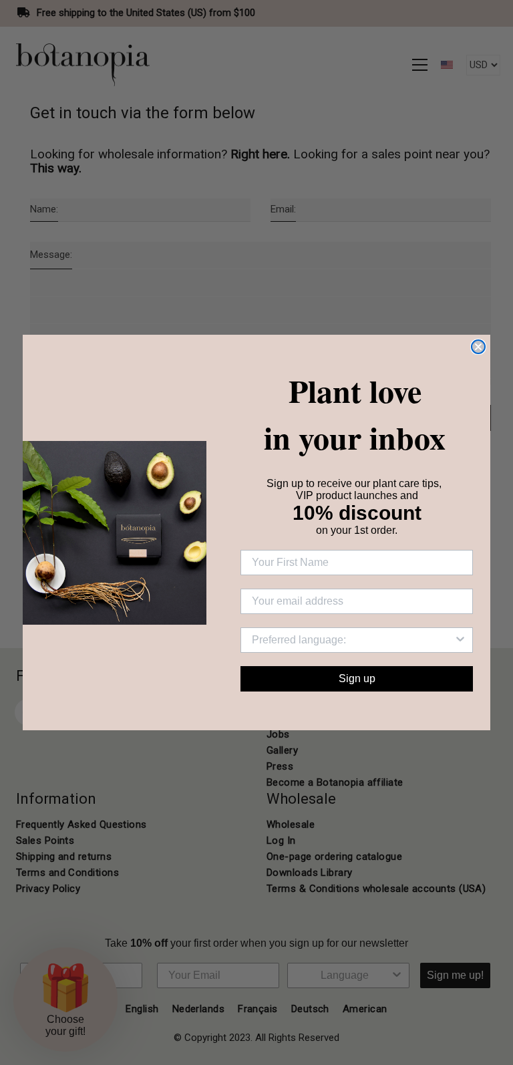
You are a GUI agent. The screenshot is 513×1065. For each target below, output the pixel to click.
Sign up (357, 678)
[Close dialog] (478, 346)
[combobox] (353, 640)
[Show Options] (460, 640)
